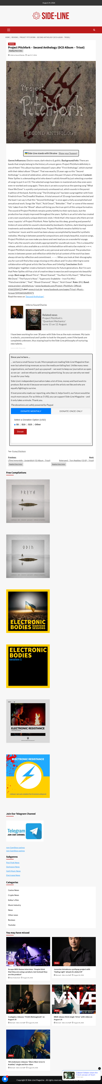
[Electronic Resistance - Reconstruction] (28, 721)
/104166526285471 (24, 293)
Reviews (11, 44)
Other (38, 424)
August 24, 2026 (28, 978)
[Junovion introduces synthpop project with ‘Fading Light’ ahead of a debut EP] (74, 951)
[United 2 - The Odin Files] (28, 556)
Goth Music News (13, 871)
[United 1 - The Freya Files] (28, 501)
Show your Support (68, 153)
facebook (45, 285)
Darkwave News (13, 867)
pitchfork (26, 285)
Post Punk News (12, 862)
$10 (23, 424)
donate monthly (31, 411)
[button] (8, 29)
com (52, 285)
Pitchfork (68, 285)
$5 (17, 424)
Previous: (29, 459)
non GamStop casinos (15, 847)
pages (66, 289)
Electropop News (13, 875)
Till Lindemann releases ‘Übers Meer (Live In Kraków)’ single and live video (26, 1063)
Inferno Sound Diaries (17, 55)
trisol (36, 289)
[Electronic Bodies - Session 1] (28, 666)
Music (80, 289)
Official (77, 285)
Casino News (13, 890)
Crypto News (13, 895)
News (10, 910)
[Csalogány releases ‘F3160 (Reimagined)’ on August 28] (28, 999)
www (10, 285)
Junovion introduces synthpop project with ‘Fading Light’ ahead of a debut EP (72, 970)
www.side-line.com (18, 348)
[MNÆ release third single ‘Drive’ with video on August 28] (74, 999)
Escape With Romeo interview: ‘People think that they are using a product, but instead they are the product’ (27, 972)
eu (32, 285)
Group (11, 293)
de (41, 289)
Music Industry (14, 905)
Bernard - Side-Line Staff (63, 975)
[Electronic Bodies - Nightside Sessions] (28, 611)
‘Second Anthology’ (34, 296)
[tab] (31, 411)
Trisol (73, 289)
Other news (13, 915)
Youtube (11, 925)
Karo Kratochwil (15, 978)
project (17, 285)
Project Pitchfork (19, 451)
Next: (76, 459)
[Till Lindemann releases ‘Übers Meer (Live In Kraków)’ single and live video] (28, 1044)
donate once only (71, 411)
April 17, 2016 (32, 55)
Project (58, 285)
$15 (30, 424)
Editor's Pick (13, 900)
